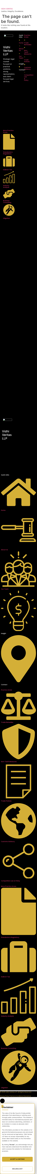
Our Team (21, 57)
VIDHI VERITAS (7, 9)
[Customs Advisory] (24, 64)
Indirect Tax (7, 170)
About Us (21, 49)
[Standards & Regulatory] (9, 149)
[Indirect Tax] (9, 167)
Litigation (6, 218)
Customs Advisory (27, 68)
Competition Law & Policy (10, 881)
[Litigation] (9, 215)
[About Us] (19, 46)
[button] (2, 1100)
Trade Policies (27, 61)
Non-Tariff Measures (27, 52)
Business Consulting (7, 201)
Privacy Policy (4, 1096)
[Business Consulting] (9, 198)
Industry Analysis (6, 186)
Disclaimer (27, 1096)
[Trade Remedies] (24, 40)
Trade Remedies (27, 44)
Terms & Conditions (16, 1096)
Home (21, 43)
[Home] (19, 40)
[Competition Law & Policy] (24, 72)
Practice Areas (27, 36)
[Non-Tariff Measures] (24, 47)
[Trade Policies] (24, 57)
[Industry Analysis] (9, 183)
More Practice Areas (8, 131)
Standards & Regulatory (8, 153)
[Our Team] (19, 53)
